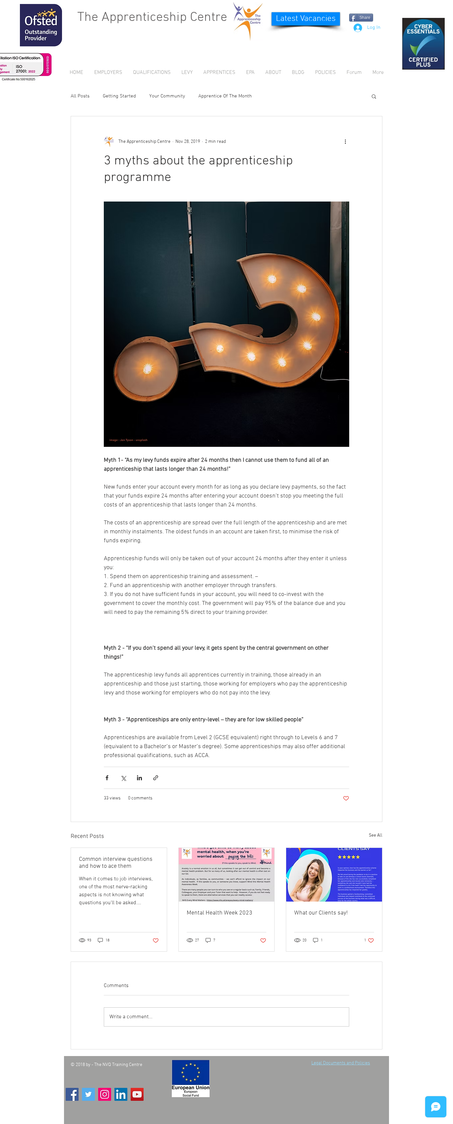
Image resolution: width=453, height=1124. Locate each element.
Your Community (167, 96)
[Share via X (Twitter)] (123, 778)
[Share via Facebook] (107, 778)
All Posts (80, 96)
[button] (374, 96)
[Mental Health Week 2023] (227, 875)
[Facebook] (72, 1094)
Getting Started (119, 96)
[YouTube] (137, 1094)
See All (375, 835)
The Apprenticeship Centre (152, 18)
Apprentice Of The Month (225, 96)
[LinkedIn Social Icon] (120, 1094)
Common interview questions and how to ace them (116, 863)
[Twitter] (88, 1094)
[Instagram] (104, 1094)
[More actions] (345, 142)
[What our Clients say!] (334, 875)
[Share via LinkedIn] (139, 778)
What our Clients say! (321, 913)
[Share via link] (156, 778)
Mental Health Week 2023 (219, 913)
